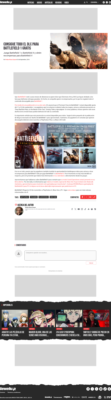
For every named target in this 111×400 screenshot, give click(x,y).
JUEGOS (39, 2)
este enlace (72, 190)
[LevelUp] (48, 397)
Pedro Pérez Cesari (11, 59)
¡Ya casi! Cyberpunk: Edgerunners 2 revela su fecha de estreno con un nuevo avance (67, 336)
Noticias (5, 328)
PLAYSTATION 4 (43, 197)
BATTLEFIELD (24, 197)
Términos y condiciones (13, 392)
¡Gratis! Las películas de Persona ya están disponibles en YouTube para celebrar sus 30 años (14, 336)
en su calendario (58, 176)
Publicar (91, 263)
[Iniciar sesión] (84, 2)
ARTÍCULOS (49, 2)
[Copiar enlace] (94, 197)
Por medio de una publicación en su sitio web (30, 105)
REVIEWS (58, 2)
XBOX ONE (53, 197)
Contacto (2, 392)
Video (66, 2)
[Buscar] (87, 2)
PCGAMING (34, 197)
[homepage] (6, 2)
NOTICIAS (30, 2)
